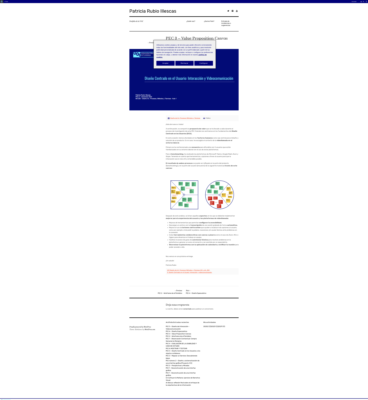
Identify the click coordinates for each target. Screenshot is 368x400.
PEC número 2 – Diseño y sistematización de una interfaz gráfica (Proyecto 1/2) (182, 362)
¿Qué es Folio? (209, 21)
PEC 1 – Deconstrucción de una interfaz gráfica (181, 369)
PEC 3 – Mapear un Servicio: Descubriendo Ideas (181, 357)
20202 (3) (207, 326)
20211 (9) (221, 326)
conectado (187, 309)
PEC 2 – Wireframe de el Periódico (178, 336)
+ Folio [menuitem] (6, 1)
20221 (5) (214, 326)
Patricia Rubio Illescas (152, 11)
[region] (185, 54)
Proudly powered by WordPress (140, 327)
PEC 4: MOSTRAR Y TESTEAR (176, 348)
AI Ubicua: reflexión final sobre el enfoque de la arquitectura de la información (182, 384)
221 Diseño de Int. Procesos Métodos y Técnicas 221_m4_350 (188, 270)
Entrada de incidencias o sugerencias (226, 23)
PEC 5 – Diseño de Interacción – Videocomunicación (177, 327)
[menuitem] (1, 1)
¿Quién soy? (190, 21)
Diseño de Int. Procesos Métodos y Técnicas (185, 118)
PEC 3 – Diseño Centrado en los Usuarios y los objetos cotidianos (183, 352)
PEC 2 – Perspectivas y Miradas (177, 365)
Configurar (204, 63)
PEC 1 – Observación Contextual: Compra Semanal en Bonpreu (181, 340)
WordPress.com (150, 329)
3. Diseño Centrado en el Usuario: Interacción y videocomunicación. (189, 272)
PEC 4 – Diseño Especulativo (176, 331)
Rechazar (184, 63)
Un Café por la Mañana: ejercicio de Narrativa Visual (183, 379)
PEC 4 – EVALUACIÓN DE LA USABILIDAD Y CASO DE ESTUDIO (181, 345)
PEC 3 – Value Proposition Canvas (178, 334)
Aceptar (165, 63)
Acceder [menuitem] (354, 1)
